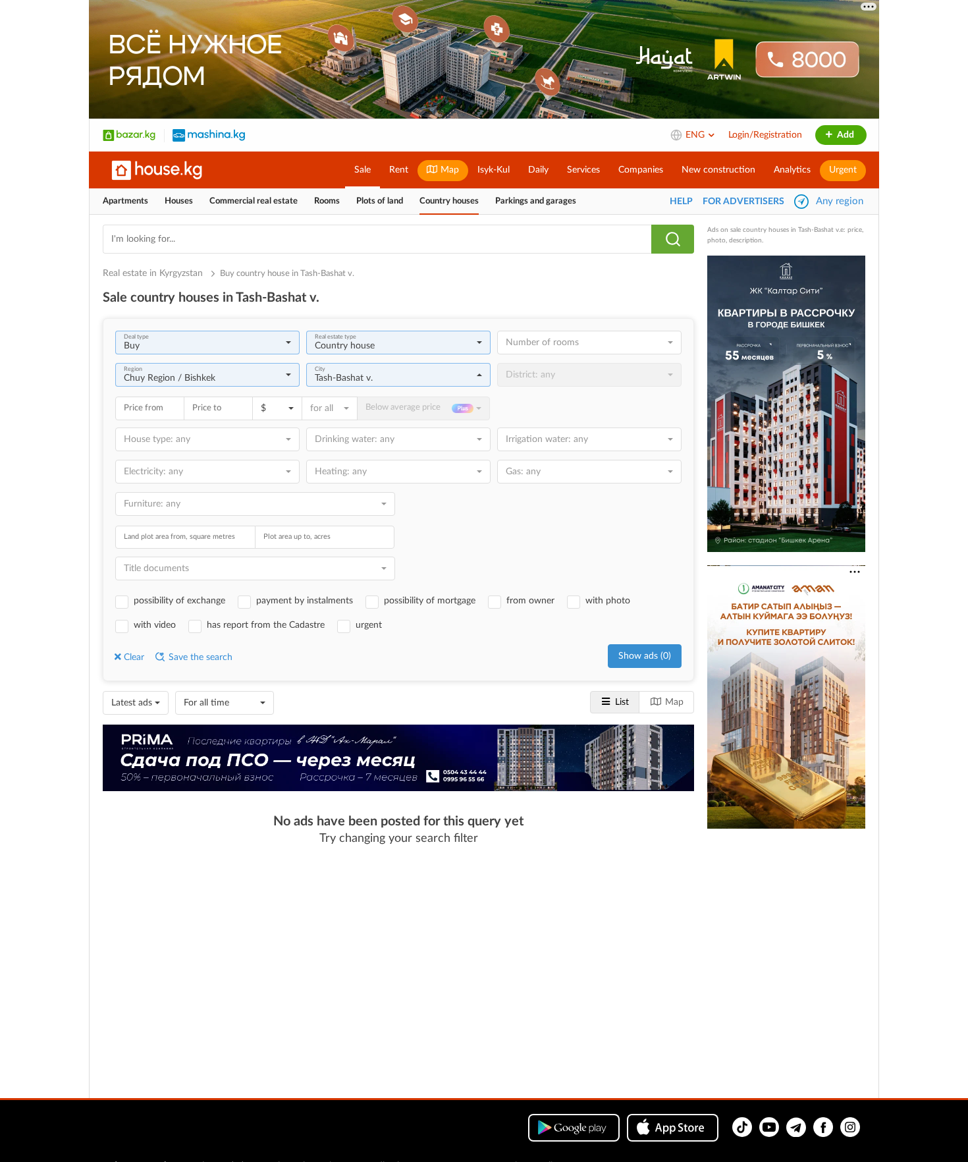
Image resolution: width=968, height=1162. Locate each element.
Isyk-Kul (493, 170)
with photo (607, 600)
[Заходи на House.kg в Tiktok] (742, 1127)
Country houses (449, 201)
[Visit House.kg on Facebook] (823, 1127)
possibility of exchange (179, 600)
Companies (640, 170)
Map (448, 170)
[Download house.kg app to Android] (573, 1127)
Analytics (792, 170)
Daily (538, 170)
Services (583, 170)
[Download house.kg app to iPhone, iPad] (672, 1127)
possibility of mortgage (429, 600)
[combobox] (207, 342)
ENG (696, 135)
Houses (179, 201)
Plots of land (379, 201)
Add (844, 135)
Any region (839, 201)
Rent (398, 170)
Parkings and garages (535, 201)
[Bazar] (129, 135)
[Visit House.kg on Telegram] (796, 1127)
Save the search (199, 657)
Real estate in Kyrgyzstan (154, 273)
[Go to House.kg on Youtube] (769, 1127)
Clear (134, 657)
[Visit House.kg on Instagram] (850, 1127)
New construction (718, 170)
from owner (530, 600)
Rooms (327, 201)
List (622, 702)
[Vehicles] (209, 135)
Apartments (125, 201)
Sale (362, 170)
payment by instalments (304, 600)
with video (155, 625)
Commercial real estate (253, 201)
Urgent (843, 170)
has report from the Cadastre (266, 625)
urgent (369, 625)
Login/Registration (765, 135)
